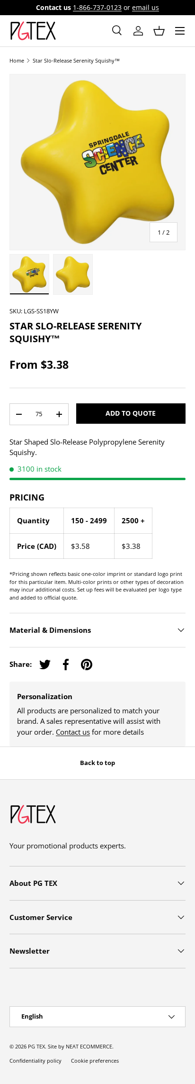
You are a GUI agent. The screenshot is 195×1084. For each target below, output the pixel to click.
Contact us (73, 732)
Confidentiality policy (35, 1060)
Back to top (97, 762)
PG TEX (36, 1046)
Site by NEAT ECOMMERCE (80, 1046)
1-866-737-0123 (97, 7)
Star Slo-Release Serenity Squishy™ (76, 60)
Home (16, 60)
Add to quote (131, 413)
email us (145, 7)
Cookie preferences (95, 1060)
